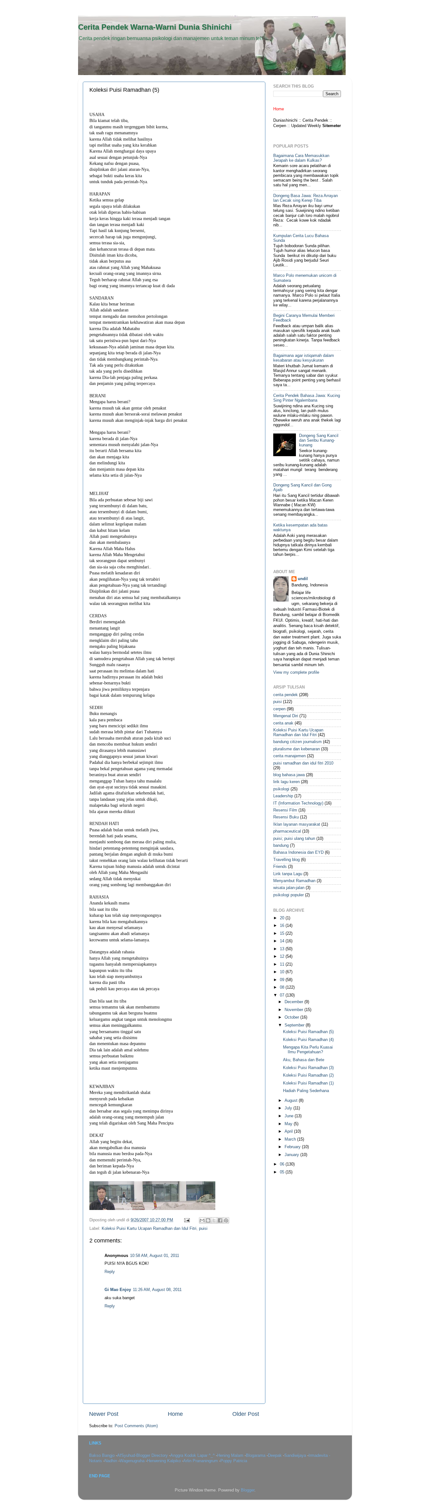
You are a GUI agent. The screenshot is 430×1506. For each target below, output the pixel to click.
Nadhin (111, 1461)
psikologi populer (288, 895)
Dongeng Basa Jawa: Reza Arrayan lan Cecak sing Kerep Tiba (305, 198)
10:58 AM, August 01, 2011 (154, 1255)
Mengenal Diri (285, 716)
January (292, 1155)
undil (303, 579)
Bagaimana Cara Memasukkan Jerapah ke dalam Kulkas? (301, 158)
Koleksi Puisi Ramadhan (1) (308, 1083)
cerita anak (283, 723)
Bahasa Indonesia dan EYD (298, 852)
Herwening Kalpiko (164, 1461)
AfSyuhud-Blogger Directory (143, 1455)
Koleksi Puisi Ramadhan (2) (308, 1075)
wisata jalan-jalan (288, 888)
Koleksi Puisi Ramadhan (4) (308, 1040)
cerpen (279, 709)
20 (283, 918)
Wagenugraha (133, 1461)
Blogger (247, 1490)
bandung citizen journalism (297, 742)
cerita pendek (285, 695)
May (289, 1124)
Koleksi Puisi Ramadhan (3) (308, 1068)
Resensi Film (285, 810)
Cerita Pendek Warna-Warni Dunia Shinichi (155, 27)
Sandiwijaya (295, 1455)
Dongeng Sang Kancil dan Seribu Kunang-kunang (318, 440)
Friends (280, 866)
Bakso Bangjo (102, 1455)
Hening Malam (231, 1455)
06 (283, 1164)
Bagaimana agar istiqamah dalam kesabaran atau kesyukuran (303, 358)
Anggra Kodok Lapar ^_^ (193, 1455)
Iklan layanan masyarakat (296, 824)
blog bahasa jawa (289, 775)
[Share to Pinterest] (226, 1220)
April (289, 1131)
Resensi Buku (286, 817)
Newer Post (103, 1414)
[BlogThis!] (208, 1220)
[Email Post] (186, 1220)
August (292, 1100)
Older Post (245, 1414)
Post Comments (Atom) (136, 1426)
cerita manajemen (289, 756)
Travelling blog (286, 860)
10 (283, 972)
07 (283, 995)
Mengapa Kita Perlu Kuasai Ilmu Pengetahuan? (308, 1049)
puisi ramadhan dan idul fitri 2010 (303, 763)
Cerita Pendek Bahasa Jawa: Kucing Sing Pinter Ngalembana (306, 398)
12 (283, 956)
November (294, 1010)
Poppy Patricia (233, 1461)
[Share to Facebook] (220, 1220)
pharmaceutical (287, 831)
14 (283, 941)
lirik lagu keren (286, 782)
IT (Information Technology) (298, 803)
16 (283, 925)
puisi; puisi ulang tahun (294, 838)
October (292, 1017)
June (290, 1116)
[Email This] (202, 1220)
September (295, 1025)
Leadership (283, 796)
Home (175, 1414)
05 (283, 1172)
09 (283, 980)
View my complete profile (296, 672)
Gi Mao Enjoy (118, 1290)
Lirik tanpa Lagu (287, 874)
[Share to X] (214, 1220)
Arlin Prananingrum (201, 1461)
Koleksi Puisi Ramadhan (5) (308, 1032)
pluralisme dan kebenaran (296, 749)
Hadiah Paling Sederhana (306, 1091)
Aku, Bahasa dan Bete (303, 1060)
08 (283, 987)
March (291, 1139)
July (289, 1108)
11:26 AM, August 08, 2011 (157, 1290)
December (294, 1002)
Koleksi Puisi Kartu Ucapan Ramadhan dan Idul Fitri (149, 1228)
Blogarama (256, 1455)
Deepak (275, 1455)
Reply (110, 1272)
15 (283, 933)
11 (283, 964)
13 (283, 949)
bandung (281, 845)
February (293, 1147)
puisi (203, 1228)
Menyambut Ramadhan (294, 881)
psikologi (281, 789)
